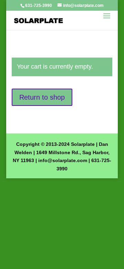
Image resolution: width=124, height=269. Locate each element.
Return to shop (42, 97)
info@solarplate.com (62, 160)
